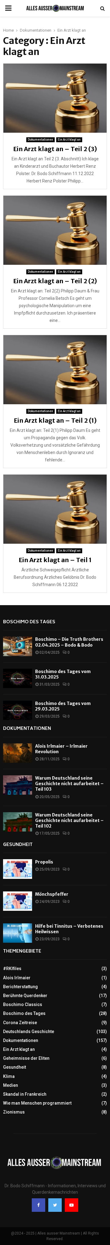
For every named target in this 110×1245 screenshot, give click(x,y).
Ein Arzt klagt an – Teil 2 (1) (55, 420)
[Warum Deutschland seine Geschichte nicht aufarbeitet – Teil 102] (17, 822)
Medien (10, 1085)
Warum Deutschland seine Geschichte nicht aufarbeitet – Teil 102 (69, 820)
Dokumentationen (40, 139)
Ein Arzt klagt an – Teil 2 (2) (55, 281)
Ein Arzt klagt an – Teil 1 (55, 560)
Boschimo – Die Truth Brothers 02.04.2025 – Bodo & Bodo (69, 642)
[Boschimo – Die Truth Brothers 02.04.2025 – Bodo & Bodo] (17, 646)
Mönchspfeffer (51, 894)
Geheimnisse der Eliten (26, 1058)
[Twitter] (55, 1205)
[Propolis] (17, 869)
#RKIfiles (12, 968)
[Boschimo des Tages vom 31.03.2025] (17, 678)
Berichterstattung (20, 986)
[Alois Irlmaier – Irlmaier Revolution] (17, 753)
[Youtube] (71, 1205)
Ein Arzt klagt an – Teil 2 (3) (55, 149)
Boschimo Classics (22, 1004)
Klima (9, 1076)
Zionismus (14, 1112)
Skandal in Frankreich (24, 1094)
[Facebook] (38, 1205)
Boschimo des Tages (29, 622)
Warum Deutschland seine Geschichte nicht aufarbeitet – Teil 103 (69, 783)
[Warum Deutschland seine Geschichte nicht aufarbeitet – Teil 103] (17, 785)
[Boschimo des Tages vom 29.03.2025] (17, 710)
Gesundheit (18, 845)
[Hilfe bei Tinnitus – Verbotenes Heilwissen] (17, 933)
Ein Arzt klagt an (69, 139)
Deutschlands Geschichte (28, 1031)
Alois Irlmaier (17, 977)
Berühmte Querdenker (25, 995)
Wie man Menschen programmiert (37, 1103)
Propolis (44, 862)
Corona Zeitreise (20, 1022)
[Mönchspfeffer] (17, 901)
